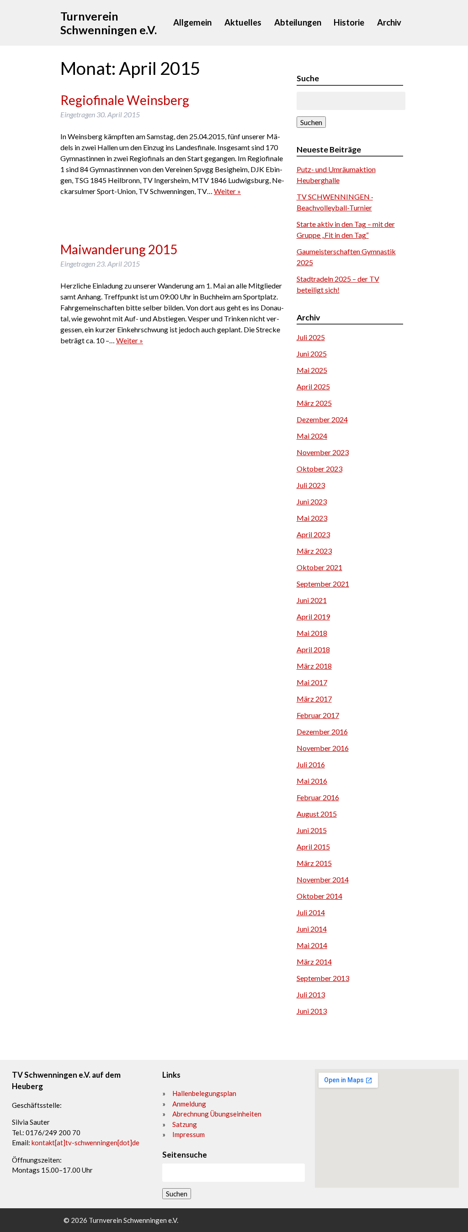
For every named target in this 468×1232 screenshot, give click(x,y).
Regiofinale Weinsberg (124, 100)
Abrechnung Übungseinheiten (216, 1114)
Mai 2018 (312, 633)
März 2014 (314, 961)
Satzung (184, 1124)
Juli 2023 (311, 485)
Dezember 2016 (322, 731)
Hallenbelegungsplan (204, 1093)
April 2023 (313, 534)
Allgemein (192, 22)
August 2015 (317, 813)
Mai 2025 (312, 370)
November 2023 (323, 452)
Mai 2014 (312, 945)
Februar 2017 (318, 715)
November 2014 (323, 879)
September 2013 (323, 978)
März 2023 (314, 550)
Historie (349, 22)
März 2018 (314, 665)
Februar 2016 (318, 797)
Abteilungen (297, 22)
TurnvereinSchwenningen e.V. (108, 23)
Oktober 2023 (319, 468)
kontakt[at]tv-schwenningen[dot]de (85, 1142)
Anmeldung (189, 1104)
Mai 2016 (312, 780)
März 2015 (314, 863)
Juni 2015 (312, 830)
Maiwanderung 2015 (118, 249)
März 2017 (314, 698)
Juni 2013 (312, 1011)
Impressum (188, 1134)
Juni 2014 (312, 928)
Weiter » (227, 191)
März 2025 (314, 402)
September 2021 (323, 583)
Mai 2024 (312, 435)
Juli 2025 (311, 337)
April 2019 (313, 616)
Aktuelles (242, 22)
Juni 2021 (312, 600)
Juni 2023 (312, 501)
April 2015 (313, 846)
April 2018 (313, 649)
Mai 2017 (312, 682)
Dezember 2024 (322, 419)
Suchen (311, 122)
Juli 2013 (311, 994)
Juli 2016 (311, 764)
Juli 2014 (311, 912)
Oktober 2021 (319, 567)
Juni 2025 (312, 353)
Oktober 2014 (319, 895)
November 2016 (323, 748)
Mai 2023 (312, 518)
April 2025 (313, 386)
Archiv (389, 22)
